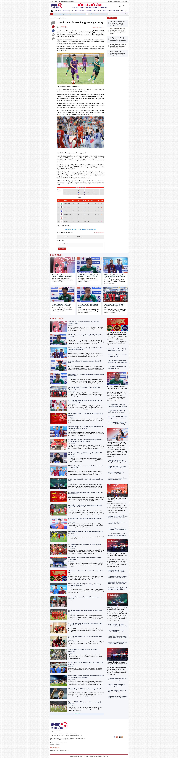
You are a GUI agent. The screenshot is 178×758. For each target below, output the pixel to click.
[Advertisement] (134, 737)
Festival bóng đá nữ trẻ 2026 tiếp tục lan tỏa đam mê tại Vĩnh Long (117, 636)
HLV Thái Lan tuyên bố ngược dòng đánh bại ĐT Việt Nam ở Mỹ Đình (88, 275)
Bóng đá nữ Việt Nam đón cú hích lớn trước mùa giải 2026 (117, 478)
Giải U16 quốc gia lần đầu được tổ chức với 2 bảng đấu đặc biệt (117, 608)
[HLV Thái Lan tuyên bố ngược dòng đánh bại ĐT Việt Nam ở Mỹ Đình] (58, 339)
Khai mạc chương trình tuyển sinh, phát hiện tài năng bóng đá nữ (118, 516)
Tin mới (120, 5)
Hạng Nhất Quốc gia (115, 649)
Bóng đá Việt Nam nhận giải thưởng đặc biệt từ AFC (116, 473)
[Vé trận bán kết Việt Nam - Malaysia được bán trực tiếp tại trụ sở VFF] (58, 418)
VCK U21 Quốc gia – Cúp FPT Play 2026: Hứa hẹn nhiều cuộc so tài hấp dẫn (117, 499)
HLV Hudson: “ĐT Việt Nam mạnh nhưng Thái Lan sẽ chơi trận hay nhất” (103, 14)
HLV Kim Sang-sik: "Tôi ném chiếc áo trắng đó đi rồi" (84, 689)
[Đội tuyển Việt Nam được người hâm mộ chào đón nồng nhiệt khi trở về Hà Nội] (58, 627)
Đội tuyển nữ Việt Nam (116, 429)
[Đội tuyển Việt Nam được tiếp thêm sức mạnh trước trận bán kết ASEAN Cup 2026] (58, 405)
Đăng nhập (124, 1)
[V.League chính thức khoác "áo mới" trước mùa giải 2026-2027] (58, 575)
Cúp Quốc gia (113, 541)
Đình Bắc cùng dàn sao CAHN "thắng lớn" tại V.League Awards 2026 (117, 461)
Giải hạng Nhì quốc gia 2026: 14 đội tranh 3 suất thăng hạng (117, 691)
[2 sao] (97, 232)
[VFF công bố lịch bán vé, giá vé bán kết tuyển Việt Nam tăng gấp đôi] (58, 549)
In (96, 236)
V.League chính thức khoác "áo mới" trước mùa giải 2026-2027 (116, 333)
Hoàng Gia (63, 26)
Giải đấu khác (113, 595)
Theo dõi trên (95, 27)
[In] (53, 38)
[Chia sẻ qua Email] (53, 34)
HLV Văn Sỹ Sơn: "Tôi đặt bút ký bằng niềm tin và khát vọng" (117, 349)
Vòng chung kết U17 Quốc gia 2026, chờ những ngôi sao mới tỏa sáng (117, 625)
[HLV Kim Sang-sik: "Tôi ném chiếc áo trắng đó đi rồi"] (58, 693)
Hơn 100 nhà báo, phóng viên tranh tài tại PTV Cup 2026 (116, 631)
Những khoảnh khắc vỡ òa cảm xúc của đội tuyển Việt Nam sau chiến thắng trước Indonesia (86, 676)
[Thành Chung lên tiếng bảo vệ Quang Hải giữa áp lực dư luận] (58, 523)
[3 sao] (99, 232)
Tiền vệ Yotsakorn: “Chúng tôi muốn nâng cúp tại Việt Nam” (69, 14)
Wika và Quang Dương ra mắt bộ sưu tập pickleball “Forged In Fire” (62, 275)
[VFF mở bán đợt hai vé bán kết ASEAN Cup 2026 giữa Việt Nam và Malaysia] (58, 496)
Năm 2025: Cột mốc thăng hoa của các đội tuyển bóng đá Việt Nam (117, 576)
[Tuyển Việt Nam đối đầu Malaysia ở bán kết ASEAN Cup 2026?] (58, 614)
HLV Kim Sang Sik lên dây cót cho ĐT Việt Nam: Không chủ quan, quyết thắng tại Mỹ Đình (86, 427)
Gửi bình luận (62, 248)
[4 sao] (101, 232)
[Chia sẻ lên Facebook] (53, 30)
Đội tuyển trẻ (113, 485)
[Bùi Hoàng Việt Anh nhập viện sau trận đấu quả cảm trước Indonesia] (58, 667)
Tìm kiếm (125, 14)
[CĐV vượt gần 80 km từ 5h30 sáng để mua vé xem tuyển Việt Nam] (58, 601)
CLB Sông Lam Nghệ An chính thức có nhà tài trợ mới (117, 355)
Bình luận (52, 22)
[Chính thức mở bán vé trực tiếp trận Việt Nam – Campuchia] (58, 654)
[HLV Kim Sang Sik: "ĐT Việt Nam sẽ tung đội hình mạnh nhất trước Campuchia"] (58, 588)
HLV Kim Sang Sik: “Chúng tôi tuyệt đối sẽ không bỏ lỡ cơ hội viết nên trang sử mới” (114, 276)
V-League (111, 320)
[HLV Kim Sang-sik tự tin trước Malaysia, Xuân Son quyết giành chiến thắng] (58, 470)
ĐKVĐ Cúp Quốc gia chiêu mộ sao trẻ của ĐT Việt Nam (117, 367)
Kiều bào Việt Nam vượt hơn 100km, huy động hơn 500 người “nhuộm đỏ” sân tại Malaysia (85, 440)
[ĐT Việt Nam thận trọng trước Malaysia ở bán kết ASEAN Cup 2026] (58, 536)
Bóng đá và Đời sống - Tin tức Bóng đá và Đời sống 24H (80, 229)
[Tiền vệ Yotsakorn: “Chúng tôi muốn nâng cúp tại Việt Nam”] (58, 365)
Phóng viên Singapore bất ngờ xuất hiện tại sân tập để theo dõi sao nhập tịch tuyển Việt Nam (116, 444)
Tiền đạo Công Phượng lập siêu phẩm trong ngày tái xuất (116, 685)
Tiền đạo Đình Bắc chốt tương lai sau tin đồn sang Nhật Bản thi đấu (117, 361)
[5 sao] (103, 232)
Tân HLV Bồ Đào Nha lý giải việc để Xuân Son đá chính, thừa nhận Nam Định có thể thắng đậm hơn (117, 588)
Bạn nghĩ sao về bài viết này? (65, 232)
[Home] (53, 26)
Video (124, 5)
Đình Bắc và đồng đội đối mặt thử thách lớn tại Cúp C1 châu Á (117, 642)
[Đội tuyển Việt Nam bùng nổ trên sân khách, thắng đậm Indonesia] (58, 706)
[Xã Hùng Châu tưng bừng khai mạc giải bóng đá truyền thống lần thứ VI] (58, 562)
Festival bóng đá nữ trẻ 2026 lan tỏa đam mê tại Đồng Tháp (117, 467)
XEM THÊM (77, 714)
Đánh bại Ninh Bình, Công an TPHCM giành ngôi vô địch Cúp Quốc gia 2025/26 (116, 571)
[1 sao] (95, 232)
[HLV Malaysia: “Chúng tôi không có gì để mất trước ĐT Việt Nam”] (58, 457)
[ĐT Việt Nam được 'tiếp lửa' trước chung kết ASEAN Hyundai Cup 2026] (58, 391)
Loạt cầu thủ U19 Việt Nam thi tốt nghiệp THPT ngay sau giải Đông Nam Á (117, 534)
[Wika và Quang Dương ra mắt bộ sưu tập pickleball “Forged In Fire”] (58, 326)
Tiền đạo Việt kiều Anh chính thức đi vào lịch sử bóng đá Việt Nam (117, 582)
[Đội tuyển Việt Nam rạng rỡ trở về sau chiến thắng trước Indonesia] (58, 641)
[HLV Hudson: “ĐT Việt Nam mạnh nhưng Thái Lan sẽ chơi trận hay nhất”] (58, 378)
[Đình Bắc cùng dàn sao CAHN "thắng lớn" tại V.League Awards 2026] (117, 545)
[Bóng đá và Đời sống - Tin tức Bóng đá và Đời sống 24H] (56, 6)
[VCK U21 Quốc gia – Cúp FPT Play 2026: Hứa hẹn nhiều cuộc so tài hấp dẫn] (117, 490)
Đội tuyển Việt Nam (115, 374)
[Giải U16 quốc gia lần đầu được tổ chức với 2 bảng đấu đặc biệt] (58, 483)
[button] (110, 1)
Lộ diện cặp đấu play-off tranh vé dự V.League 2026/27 (117, 679)
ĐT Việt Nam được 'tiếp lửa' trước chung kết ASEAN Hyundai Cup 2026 (114, 306)
